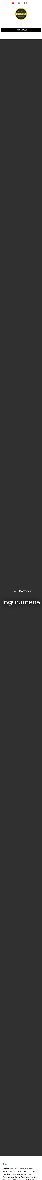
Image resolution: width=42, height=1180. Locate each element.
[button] (21, 17)
